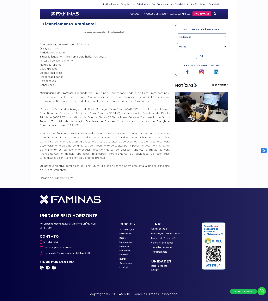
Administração (126, 229)
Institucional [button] (110, 4)
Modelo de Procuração (164, 238)
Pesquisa (125, 4)
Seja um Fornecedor (162, 242)
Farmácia (124, 246)
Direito (122, 238)
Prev (179, 112)
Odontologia (125, 263)
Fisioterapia (125, 250)
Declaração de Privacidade (166, 233)
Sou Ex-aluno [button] (198, 4)
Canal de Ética (159, 229)
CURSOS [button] (135, 13)
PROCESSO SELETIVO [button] (155, 13)
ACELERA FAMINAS (180, 13)
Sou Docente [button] (159, 4)
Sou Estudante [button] (140, 4)
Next (224, 112)
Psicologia (124, 267)
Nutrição (123, 258)
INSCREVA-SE (202, 13)
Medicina (123, 254)
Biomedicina (125, 233)
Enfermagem (125, 242)
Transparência (159, 251)
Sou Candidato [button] (178, 4)
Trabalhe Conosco (161, 247)
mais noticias (220, 84)
